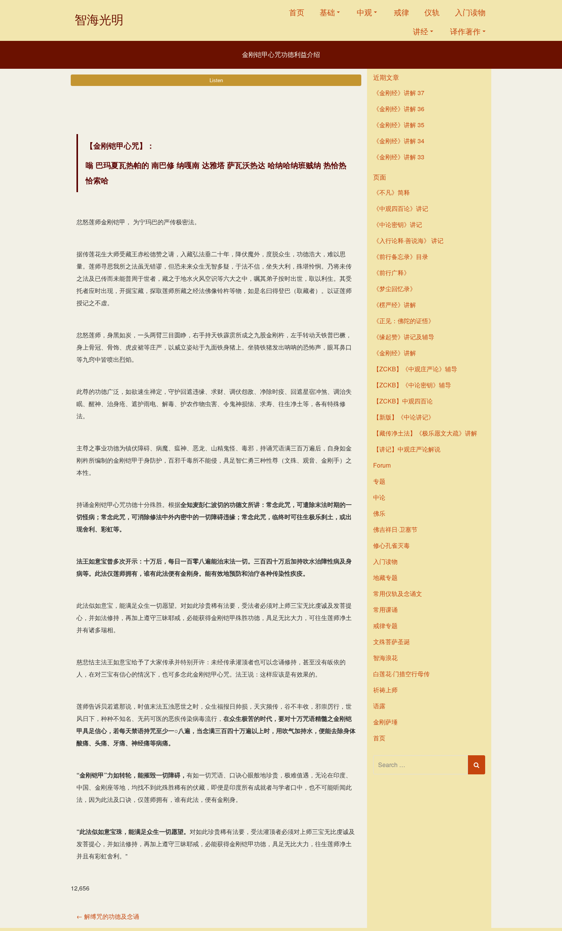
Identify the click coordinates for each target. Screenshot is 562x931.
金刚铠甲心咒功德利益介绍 (281, 54)
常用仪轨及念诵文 (397, 593)
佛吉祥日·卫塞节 (395, 529)
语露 (379, 705)
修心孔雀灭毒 (391, 545)
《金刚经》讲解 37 (398, 92)
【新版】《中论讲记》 (403, 417)
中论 (379, 497)
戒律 (401, 12)
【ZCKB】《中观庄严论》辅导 (415, 368)
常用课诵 (385, 609)
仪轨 (432, 12)
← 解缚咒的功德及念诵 (107, 916)
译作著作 (465, 31)
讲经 (420, 31)
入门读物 (470, 12)
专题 (379, 481)
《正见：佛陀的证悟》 (403, 320)
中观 (364, 12)
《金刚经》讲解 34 (398, 140)
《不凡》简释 (391, 192)
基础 (327, 12)
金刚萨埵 (385, 721)
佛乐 (379, 513)
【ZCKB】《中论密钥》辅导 (412, 384)
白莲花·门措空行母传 (401, 673)
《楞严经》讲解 (394, 304)
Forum (382, 465)
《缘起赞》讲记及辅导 (403, 336)
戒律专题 (385, 625)
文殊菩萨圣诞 (391, 641)
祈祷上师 (385, 689)
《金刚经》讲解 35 (398, 124)
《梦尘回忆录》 (394, 288)
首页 (296, 12)
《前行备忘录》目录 (400, 256)
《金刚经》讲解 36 (398, 108)
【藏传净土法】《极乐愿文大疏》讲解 (425, 433)
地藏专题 (385, 577)
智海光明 (99, 19)
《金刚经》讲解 (394, 352)
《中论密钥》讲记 (397, 224)
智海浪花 (385, 657)
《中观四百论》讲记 (400, 208)
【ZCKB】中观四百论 (403, 401)
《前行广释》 (391, 272)
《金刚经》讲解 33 (398, 156)
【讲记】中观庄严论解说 (406, 449)
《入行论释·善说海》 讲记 (408, 240)
